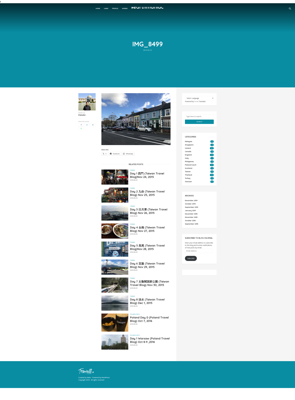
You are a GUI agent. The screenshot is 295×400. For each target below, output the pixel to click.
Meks (89, 377)
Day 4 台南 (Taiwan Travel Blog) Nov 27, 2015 (147, 229)
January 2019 (190, 211)
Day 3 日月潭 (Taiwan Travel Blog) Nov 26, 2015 (148, 211)
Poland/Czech (135, 314)
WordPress (106, 377)
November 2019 (191, 200)
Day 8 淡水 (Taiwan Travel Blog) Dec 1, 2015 (147, 301)
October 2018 (190, 221)
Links (106, 8)
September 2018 (191, 224)
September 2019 (191, 207)
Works (124, 8)
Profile (115, 8)
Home (98, 8)
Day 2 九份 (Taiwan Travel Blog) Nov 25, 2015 (147, 193)
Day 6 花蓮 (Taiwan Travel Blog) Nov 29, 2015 (147, 265)
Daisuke (82, 115)
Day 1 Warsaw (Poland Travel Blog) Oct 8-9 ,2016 (150, 340)
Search (199, 122)
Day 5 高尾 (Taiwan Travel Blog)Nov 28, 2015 (147, 247)
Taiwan (132, 170)
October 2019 (190, 204)
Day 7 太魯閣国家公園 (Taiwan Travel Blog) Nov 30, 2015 (149, 283)
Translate (202, 101)
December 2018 (191, 214)
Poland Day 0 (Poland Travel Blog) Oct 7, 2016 (149, 319)
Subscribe (191, 258)
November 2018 (191, 217)
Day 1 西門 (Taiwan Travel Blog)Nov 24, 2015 (147, 175)
